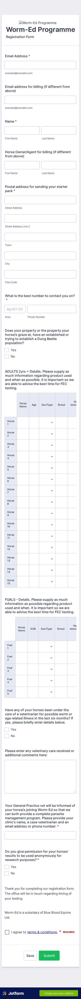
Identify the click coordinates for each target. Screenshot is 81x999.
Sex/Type (47, 404)
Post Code (11, 282)
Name (11, 121)
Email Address (17, 56)
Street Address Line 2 (17, 226)
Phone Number (36, 316)
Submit (49, 956)
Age (34, 404)
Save (30, 956)
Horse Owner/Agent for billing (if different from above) (38, 154)
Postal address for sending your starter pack (36, 189)
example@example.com (18, 73)
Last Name (48, 138)
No (13, 356)
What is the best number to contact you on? (40, 298)
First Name (11, 138)
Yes (13, 350)
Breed (61, 404)
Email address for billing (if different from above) (37, 89)
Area (7, 316)
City (7, 263)
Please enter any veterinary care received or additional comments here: (39, 753)
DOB (33, 628)
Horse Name (23, 405)
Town (8, 245)
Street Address (13, 207)
